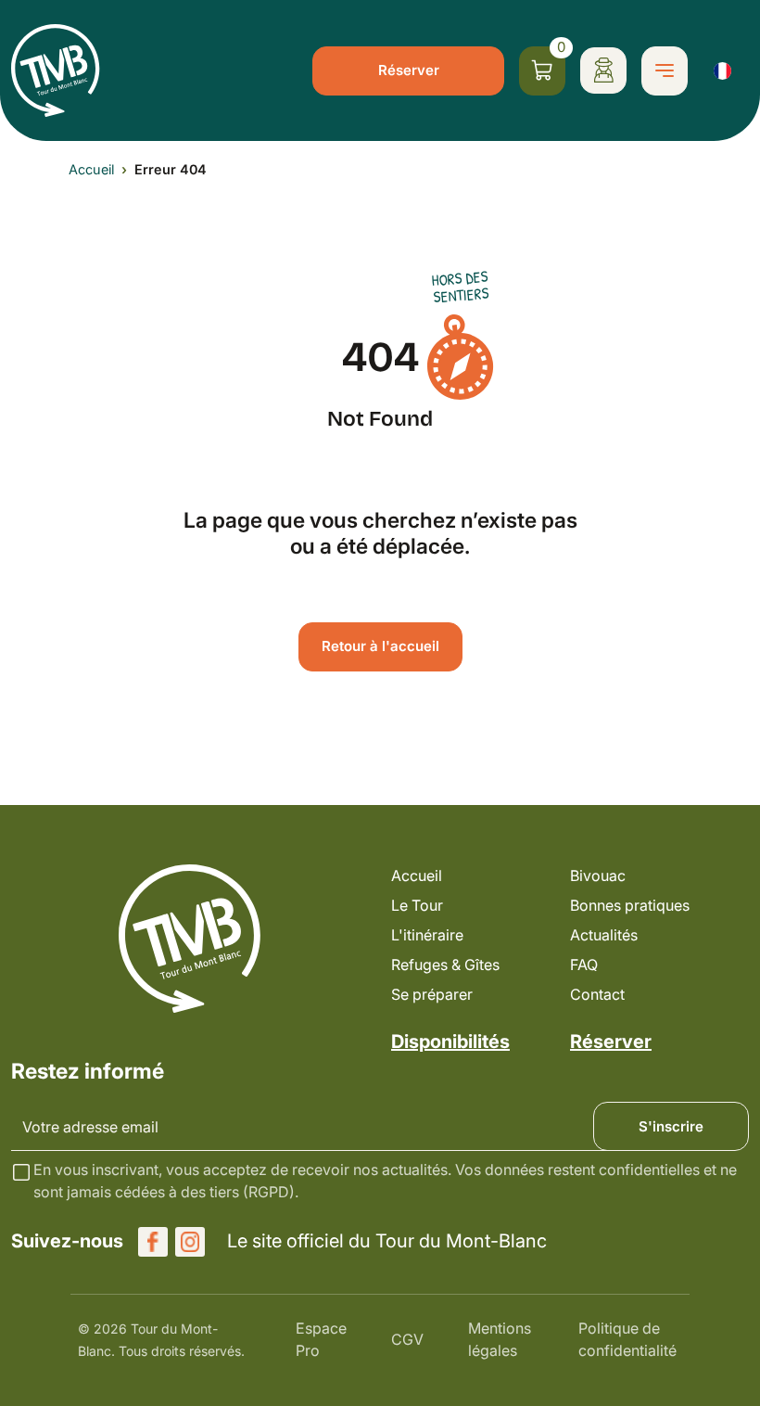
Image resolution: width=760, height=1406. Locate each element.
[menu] (664, 71)
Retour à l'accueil (380, 646)
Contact (597, 994)
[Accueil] (55, 70)
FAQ (584, 964)
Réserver (408, 70)
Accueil (91, 169)
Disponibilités (450, 1041)
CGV (407, 1339)
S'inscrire (671, 1126)
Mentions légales (499, 1339)
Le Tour (417, 905)
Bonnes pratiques (630, 905)
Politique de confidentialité (627, 1339)
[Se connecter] (603, 70)
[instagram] (190, 1242)
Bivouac (598, 875)
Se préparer (432, 994)
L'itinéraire (427, 935)
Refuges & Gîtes (445, 964)
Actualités (604, 935)
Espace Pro (321, 1339)
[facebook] (153, 1242)
